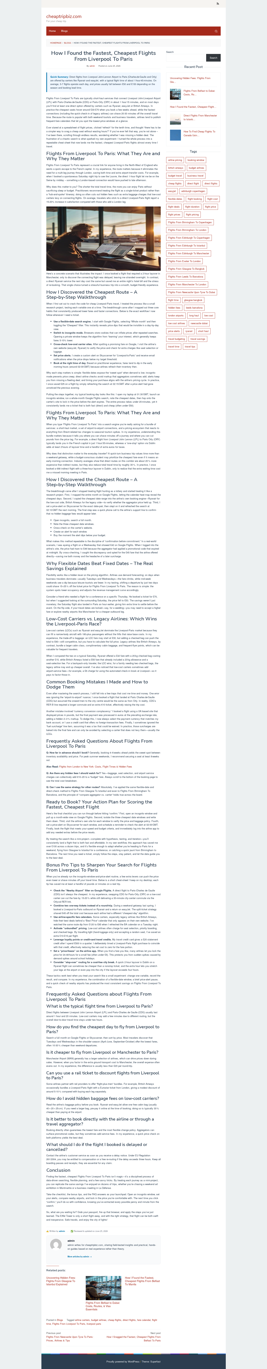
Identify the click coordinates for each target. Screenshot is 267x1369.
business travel (195, 175)
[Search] (216, 31)
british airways (175, 167)
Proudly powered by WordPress (122, 1361)
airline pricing (175, 160)
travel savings (198, 338)
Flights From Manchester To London (187, 284)
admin (62, 1231)
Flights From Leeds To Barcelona (185, 276)
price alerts (174, 331)
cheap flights (114, 1320)
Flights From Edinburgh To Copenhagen (189, 237)
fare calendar (144, 1320)
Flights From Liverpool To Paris (68, 1323)
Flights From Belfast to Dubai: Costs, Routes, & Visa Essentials (103, 1306)
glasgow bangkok (193, 299)
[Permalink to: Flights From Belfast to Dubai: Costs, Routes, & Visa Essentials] (104, 1288)
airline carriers (82, 1320)
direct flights (129, 1320)
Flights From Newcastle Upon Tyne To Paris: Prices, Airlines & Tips (69, 1336)
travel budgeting (176, 338)
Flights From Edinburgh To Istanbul (186, 245)
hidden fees (174, 307)
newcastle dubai (199, 323)
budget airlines (98, 1320)
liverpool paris (94, 1323)
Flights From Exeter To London (184, 261)
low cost (208, 315)
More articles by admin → (80, 1256)
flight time (173, 299)
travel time (173, 346)
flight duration (192, 206)
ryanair (189, 331)
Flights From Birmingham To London (187, 230)
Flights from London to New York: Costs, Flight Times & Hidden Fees (95, 766)
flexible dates (175, 199)
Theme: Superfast (151, 1361)
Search (170, 52)
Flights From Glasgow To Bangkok (186, 268)
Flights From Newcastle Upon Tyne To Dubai (191, 292)
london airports (176, 315)
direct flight (193, 183)
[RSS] (218, 4)
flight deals (174, 206)
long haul (194, 315)
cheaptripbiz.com (64, 16)
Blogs (60, 1320)
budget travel (175, 175)
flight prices (174, 214)
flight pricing (192, 214)
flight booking (195, 199)
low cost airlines (176, 323)
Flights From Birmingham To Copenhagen (190, 222)
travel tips (190, 346)
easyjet (172, 191)
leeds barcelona (194, 307)
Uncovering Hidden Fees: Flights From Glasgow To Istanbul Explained (61, 1281)
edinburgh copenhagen (193, 191)
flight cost (212, 199)
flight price (210, 206)
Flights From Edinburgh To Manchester (188, 253)
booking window (196, 160)
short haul (203, 331)
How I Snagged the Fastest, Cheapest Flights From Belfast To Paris (134, 1336)
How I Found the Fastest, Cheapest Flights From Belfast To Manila (142, 1281)
